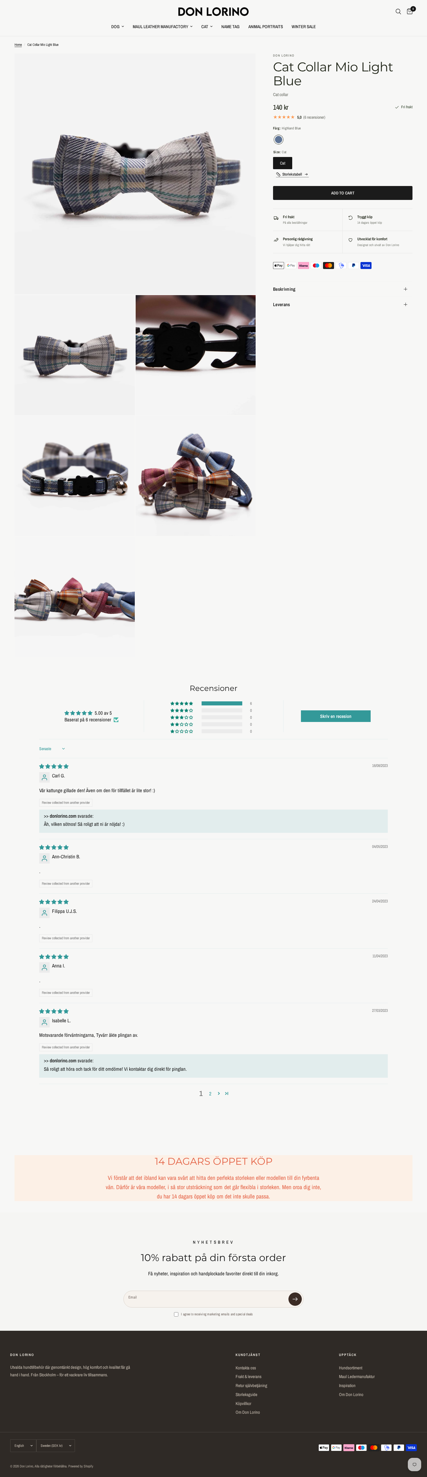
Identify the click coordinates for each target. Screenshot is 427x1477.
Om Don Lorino (248, 1412)
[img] (54, 766)
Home (18, 44)
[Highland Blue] (278, 139)
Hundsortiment (350, 1368)
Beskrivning (284, 289)
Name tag (230, 27)
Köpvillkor (243, 1403)
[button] (182, 703)
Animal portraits (265, 27)
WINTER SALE (304, 27)
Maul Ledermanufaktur (357, 1376)
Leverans (281, 304)
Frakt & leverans (248, 1376)
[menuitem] (117, 26)
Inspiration (347, 1385)
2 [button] (210, 1093)
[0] (408, 11)
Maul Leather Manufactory (160, 27)
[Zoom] (243, 65)
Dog (115, 27)
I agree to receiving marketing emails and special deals (217, 1314)
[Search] (398, 11)
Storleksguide (246, 1394)
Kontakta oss (246, 1368)
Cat (204, 27)
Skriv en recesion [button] (335, 716)
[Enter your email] (295, 1299)
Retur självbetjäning (251, 1385)
